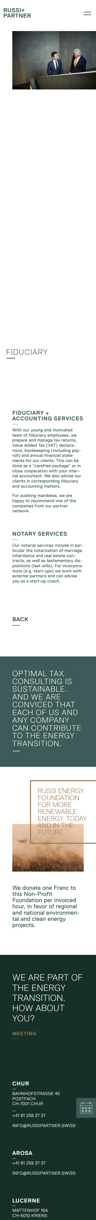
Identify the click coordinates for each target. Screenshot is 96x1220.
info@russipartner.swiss (44, 1125)
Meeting (86, 1108)
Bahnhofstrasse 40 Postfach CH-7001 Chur (36, 1098)
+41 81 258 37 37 (29, 1115)
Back (20, 619)
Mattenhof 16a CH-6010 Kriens (30, 1213)
